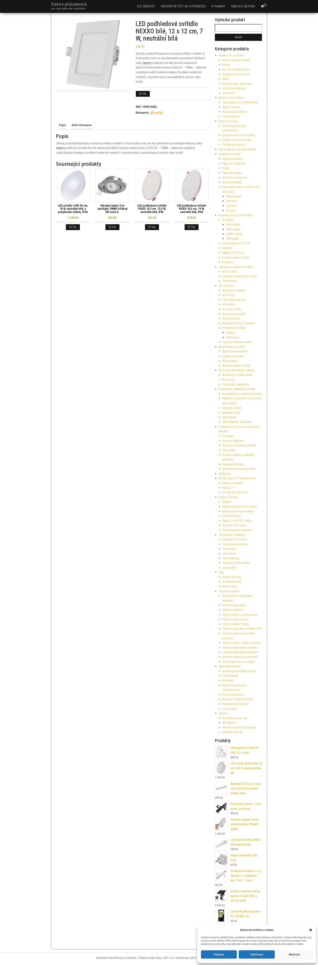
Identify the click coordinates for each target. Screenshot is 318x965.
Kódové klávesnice (233, 694)
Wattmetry (228, 379)
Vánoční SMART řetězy (235, 624)
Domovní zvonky (228, 121)
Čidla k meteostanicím (235, 351)
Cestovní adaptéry (233, 441)
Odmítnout (256, 954)
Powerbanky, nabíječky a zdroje (236, 389)
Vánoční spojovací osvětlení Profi (241, 628)
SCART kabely (234, 234)
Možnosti (294, 954)
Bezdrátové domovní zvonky (238, 135)
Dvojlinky (227, 248)
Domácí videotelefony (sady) (239, 671)
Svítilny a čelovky (228, 497)
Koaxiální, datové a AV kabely (235, 215)
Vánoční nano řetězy (234, 605)
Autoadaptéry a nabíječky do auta (242, 394)
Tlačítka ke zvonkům (234, 144)
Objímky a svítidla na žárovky (239, 727)
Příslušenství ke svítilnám (237, 530)
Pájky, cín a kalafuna (234, 163)
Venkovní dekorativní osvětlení (240, 647)
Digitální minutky (231, 577)
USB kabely (232, 238)
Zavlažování (229, 567)
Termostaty (229, 549)
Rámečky (231, 201)
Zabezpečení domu (229, 666)
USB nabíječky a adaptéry (237, 422)
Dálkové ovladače (232, 483)
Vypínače (231, 206)
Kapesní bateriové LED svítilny (239, 506)
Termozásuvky (230, 558)
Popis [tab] (62, 125)
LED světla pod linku (234, 300)
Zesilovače (228, 93)
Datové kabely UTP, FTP (236, 243)
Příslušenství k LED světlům (238, 323)
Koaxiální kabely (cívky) (235, 257)
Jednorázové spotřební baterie (240, 102)
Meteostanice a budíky (231, 347)
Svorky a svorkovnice (234, 177)
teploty (146, 63)
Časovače (228, 436)
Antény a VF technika (231, 55)
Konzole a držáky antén (236, 69)
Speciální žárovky (232, 732)
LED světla (156, 112)
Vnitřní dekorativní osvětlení (238, 661)
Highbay (230, 332)
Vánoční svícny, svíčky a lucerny (241, 643)
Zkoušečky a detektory (235, 384)
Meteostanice (230, 361)
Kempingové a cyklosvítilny (238, 511)
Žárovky (223, 713)
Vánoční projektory (233, 610)
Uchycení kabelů (231, 182)
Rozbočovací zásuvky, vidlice (239, 469)
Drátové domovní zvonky (236, 140)
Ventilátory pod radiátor (236, 563)
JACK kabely (233, 229)
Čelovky (226, 502)
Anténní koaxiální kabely (236, 60)
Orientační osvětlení (233, 314)
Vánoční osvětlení (228, 591)
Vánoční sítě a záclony (235, 619)
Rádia (225, 79)
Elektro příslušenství (69, 4)
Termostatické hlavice (235, 544)
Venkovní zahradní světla (237, 342)
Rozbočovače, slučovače (237, 83)
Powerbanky (229, 417)
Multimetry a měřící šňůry (237, 375)
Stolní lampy (229, 281)
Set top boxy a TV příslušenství (236, 478)
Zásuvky (231, 210)
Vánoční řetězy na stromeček (183, 6)
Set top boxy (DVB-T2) (235, 492)
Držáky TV (228, 488)
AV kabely (228, 220)
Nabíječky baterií (231, 408)
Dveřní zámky (230, 675)
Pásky (225, 168)
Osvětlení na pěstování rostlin (239, 276)
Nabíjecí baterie (243, 6)
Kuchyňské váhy (231, 581)
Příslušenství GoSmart (235, 704)
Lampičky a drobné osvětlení (235, 267)
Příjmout (219, 954)
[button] (310, 930)
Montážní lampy (231, 516)
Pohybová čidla (231, 318)
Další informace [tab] (82, 125)
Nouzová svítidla (231, 309)
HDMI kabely (233, 224)
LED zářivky (228, 304)
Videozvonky (229, 708)
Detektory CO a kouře (234, 539)
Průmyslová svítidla (233, 328)
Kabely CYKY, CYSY (233, 253)
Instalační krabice (232, 158)
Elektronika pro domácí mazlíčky (237, 149)
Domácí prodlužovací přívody (239, 445)
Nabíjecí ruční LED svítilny (237, 520)
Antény (226, 64)
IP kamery (218, 6)
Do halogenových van (234, 718)
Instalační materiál (229, 154)
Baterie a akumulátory (231, 97)
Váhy (221, 572)
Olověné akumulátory (234, 111)
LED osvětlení (226, 285)
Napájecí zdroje (231, 412)
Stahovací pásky (232, 173)
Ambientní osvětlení (233, 290)
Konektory (228, 262)
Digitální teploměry (233, 356)
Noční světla (229, 271)
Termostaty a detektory (232, 535)
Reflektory (224, 473)
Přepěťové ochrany (233, 464)
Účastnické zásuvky (234, 88)
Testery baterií (230, 116)
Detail (143, 93)
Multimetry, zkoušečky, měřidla (236, 370)
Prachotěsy (232, 337)
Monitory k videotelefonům (237, 699)
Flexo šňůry (229, 450)
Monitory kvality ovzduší (236, 365)
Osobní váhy (229, 586)
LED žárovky (146, 6)
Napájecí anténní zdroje (236, 74)
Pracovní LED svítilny (234, 525)
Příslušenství (233, 196)
